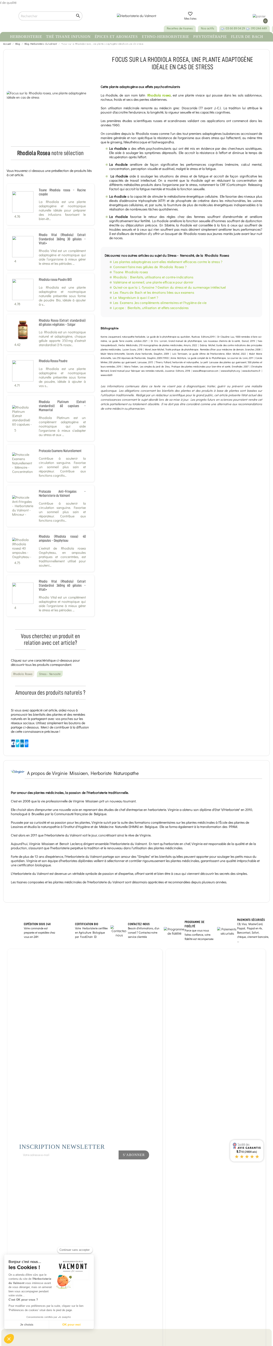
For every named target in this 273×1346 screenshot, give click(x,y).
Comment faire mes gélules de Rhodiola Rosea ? (149, 267)
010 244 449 (259, 28)
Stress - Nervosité (50, 674)
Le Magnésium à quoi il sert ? (135, 297)
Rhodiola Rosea (22, 674)
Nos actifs (207, 28)
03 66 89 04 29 (235, 28)
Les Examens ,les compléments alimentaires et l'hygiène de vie (160, 302)
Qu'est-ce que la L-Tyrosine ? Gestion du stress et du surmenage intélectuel (169, 287)
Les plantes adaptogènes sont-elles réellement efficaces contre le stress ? (167, 261)
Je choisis (26, 1324)
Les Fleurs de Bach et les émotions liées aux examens (153, 292)
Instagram (105, 1166)
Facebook (91, 1166)
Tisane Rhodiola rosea (130, 272)
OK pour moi (71, 1324)
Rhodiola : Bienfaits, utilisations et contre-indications (153, 277)
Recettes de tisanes (180, 28)
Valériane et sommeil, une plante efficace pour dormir (153, 282)
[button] (9, 1339)
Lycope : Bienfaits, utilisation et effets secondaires (151, 307)
